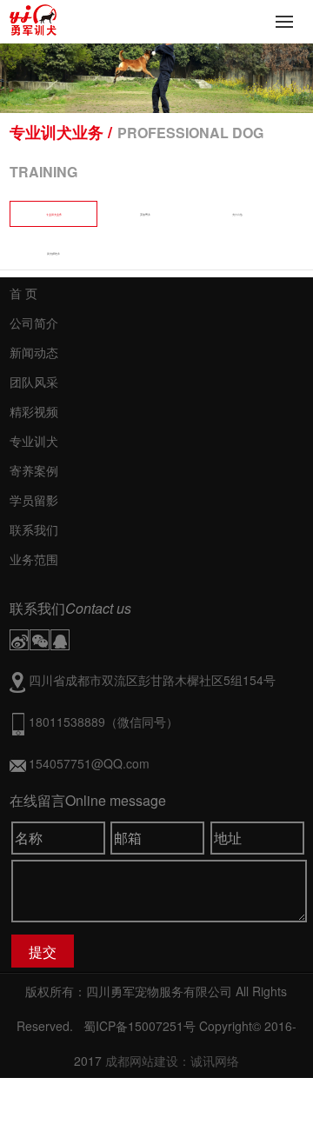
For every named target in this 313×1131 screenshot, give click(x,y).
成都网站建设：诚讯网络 (172, 1060)
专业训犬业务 (54, 214)
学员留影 (34, 500)
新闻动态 (34, 352)
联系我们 (34, 529)
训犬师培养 (53, 254)
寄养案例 (34, 470)
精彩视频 (34, 411)
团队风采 (34, 381)
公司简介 (34, 322)
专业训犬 (34, 440)
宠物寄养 (145, 214)
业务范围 (34, 559)
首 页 (23, 293)
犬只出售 (237, 214)
